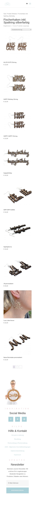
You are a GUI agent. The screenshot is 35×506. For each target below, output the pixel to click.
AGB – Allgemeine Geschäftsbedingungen (17, 447)
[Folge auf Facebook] (10, 419)
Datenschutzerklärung (17, 451)
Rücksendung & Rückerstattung (17, 443)
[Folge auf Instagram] (24, 419)
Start (5, 13)
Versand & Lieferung (17, 435)
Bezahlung (17, 439)
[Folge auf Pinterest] (17, 419)
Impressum (17, 455)
